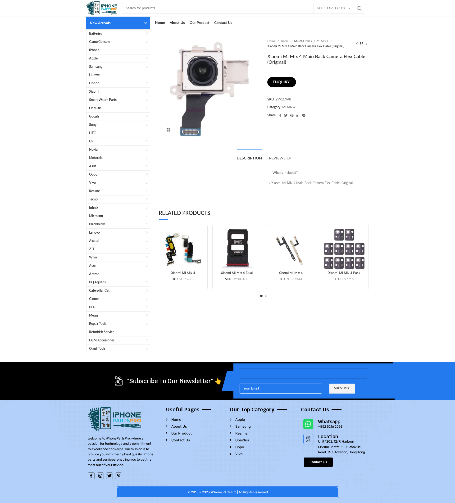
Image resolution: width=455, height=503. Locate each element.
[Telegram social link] (304, 115)
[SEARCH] (359, 8)
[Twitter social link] (286, 115)
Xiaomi (285, 41)
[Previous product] (357, 43)
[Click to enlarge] (168, 130)
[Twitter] (109, 475)
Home (271, 41)
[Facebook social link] (280, 115)
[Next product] (366, 43)
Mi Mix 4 (323, 41)
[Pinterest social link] (292, 115)
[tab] (249, 156)
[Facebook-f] (91, 475)
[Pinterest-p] (118, 475)
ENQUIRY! (282, 82)
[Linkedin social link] (298, 115)
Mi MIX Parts (303, 41)
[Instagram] (100, 475)
